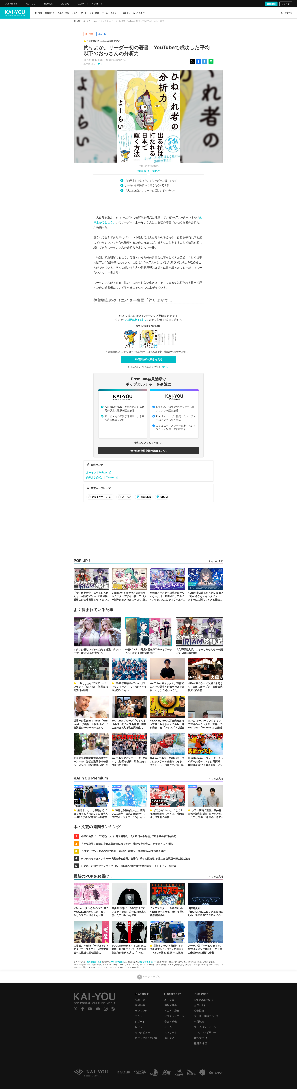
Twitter (75, 1009)
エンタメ (169, 1037)
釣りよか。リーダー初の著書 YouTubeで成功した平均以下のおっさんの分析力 (147, 50)
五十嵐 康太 (89, 63)
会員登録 (271, 3)
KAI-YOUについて (204, 999)
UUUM (164, 496)
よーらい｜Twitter (96, 472)
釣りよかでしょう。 (102, 496)
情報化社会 (170, 1005)
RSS (113, 1009)
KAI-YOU (77, 21)
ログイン (285, 3)
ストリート (170, 1032)
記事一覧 (140, 999)
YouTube (90, 1009)
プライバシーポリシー (206, 1027)
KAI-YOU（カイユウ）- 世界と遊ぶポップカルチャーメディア (15, 13)
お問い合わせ (201, 1005)
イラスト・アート (174, 1016)
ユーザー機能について (206, 1016)
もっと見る (137, 13)
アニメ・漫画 (171, 1010)
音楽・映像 (170, 1021)
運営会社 (199, 1037)
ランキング (141, 1010)
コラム (138, 1016)
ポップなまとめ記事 (146, 1037)
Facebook (82, 1009)
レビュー (140, 1027)
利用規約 (199, 1021)
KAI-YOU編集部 (117, 962)
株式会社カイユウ (94, 962)
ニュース (96, 21)
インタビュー (142, 1032)
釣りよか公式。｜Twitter (100, 477)
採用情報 (199, 1043)
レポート (140, 1021)
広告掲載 (199, 1010)
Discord (98, 1009)
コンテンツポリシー (147, 962)
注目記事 (140, 1005)
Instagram (106, 1009)
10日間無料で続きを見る (148, 359)
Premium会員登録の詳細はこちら (148, 450)
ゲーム (168, 1027)
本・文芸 (87, 21)
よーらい (126, 496)
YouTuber (145, 496)
